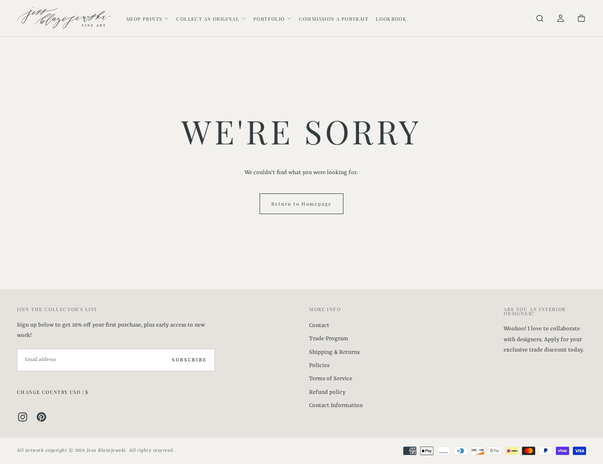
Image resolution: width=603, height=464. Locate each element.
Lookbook (391, 19)
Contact (319, 325)
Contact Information (336, 405)
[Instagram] (22, 417)
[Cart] (581, 19)
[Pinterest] (41, 417)
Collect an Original (207, 19)
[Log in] (560, 19)
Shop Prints (144, 19)
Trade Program (328, 339)
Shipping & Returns (334, 352)
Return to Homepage (301, 203)
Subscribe (189, 360)
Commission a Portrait (333, 19)
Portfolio (269, 19)
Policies (319, 365)
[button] (540, 19)
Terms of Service (330, 379)
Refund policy (327, 392)
